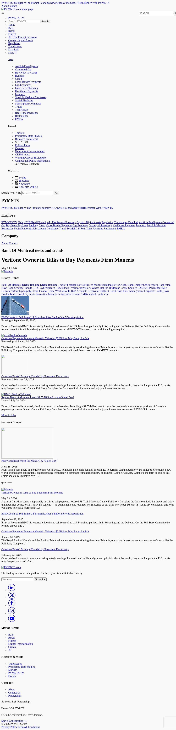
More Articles (8, 415)
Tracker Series (142, 284)
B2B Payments (151, 287)
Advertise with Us (28, 186)
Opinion (19, 148)
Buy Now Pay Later (26, 72)
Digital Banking (30, 284)
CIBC (36, 287)
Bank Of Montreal (11, 284)
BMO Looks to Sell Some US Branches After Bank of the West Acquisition (42, 317)
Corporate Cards (153, 291)
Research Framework (26, 139)
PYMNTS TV (16, 18)
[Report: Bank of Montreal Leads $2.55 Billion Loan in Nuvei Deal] (16, 394)
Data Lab (13, 49)
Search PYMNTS (11, 192)
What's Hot (98, 287)
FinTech (88, 284)
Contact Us (14, 692)
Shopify (132, 287)
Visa (106, 294)
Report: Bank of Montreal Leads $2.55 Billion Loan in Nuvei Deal (37, 397)
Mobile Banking (103, 284)
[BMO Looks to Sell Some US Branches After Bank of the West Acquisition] (15, 314)
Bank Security (15, 287)
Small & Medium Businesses (30, 97)
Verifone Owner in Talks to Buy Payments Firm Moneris (32, 492)
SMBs (84, 294)
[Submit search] (56, 193)
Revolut (76, 294)
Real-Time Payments (26, 112)
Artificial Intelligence (26, 66)
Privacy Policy (9, 727)
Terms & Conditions (29, 727)
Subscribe (24, 180)
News (115, 284)
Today (11, 24)
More (11, 52)
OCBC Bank (126, 284)
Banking (19, 75)
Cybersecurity (77, 287)
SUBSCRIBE (76, 2)
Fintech (12, 34)
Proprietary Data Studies (28, 135)
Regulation (14, 43)
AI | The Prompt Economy (22, 37)
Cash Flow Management (130, 291)
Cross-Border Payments (28, 81)
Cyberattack (62, 287)
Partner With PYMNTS (96, 2)
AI (9, 650)
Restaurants (21, 115)
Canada (28, 287)
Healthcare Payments (26, 91)
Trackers (19, 132)
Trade (51, 291)
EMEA (19, 119)
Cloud (18, 78)
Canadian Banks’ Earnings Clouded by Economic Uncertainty (35, 376)
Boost (113, 291)
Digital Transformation (20, 643)
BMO (163, 287)
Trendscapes (15, 46)
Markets (12, 669)
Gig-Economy (23, 84)
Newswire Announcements (30, 151)
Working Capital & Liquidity (30, 157)
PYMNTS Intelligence (13, 2)
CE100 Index (22, 154)
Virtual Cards (96, 294)
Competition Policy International (32, 160)
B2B (10, 27)
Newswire (55, 2)
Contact (12, 5)
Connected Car (23, 69)
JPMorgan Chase (118, 287)
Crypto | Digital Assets (20, 40)
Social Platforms (24, 100)
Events (65, 2)
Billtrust (104, 291)
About (4, 5)
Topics (10, 60)
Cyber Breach (47, 287)
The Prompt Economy (38, 2)
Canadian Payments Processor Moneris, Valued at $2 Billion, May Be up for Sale (45, 338)
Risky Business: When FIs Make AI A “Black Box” (29, 460)
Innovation (41, 294)
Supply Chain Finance (35, 291)
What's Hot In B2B (65, 291)
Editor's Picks (22, 145)
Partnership (16, 291)
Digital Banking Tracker (53, 284)
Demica (5, 291)
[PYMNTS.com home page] (17, 9)
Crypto (12, 646)
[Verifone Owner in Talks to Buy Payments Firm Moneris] (7, 489)
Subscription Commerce (28, 103)
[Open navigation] (2, 13)
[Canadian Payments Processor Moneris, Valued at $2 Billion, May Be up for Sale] (14, 335)
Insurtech (20, 94)
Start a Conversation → (14, 720)
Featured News (75, 284)
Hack (88, 287)
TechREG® (21, 109)
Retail (11, 30)
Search (44, 21)
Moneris (52, 294)
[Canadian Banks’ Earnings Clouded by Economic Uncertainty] (15, 373)
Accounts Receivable (88, 291)
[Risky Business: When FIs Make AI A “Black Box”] (27, 457)
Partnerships (64, 294)
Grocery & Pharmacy (26, 88)
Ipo (106, 287)
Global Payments (25, 294)
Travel (18, 106)
